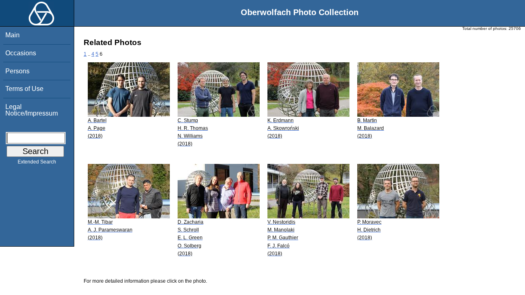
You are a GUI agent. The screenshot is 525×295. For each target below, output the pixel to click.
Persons (17, 71)
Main (12, 35)
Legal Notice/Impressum (31, 110)
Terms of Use (24, 88)
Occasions (20, 53)
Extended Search (37, 161)
